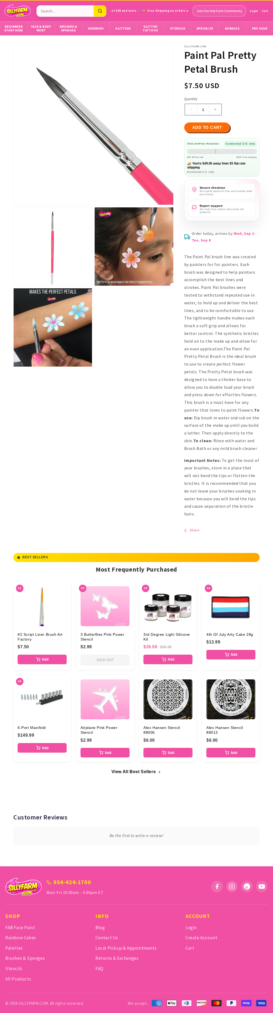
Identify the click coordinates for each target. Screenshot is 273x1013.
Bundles (232, 28)
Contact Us (106, 938)
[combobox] (65, 11)
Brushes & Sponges (68, 28)
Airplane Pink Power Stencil (99, 730)
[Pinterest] (247, 886)
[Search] (100, 11)
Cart (265, 11)
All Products (18, 979)
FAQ (99, 968)
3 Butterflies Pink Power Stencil (102, 636)
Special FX (204, 28)
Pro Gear (259, 28)
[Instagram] (232, 886)
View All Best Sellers (133, 771)
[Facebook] (217, 886)
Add (45, 659)
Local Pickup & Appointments (125, 948)
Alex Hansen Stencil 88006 (161, 730)
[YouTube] (262, 886)
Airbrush (95, 28)
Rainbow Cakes (20, 938)
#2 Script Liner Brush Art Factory (40, 636)
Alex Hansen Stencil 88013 (224, 730)
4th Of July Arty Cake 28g (229, 634)
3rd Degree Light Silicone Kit (166, 636)
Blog (100, 927)
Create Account (201, 938)
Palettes (14, 948)
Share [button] (195, 530)
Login (254, 11)
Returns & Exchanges (116, 958)
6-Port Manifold (32, 727)
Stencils (177, 28)
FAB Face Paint (20, 927)
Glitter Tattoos (150, 28)
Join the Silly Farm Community (219, 11)
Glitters (123, 28)
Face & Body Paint (41, 28)
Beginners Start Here (13, 28)
